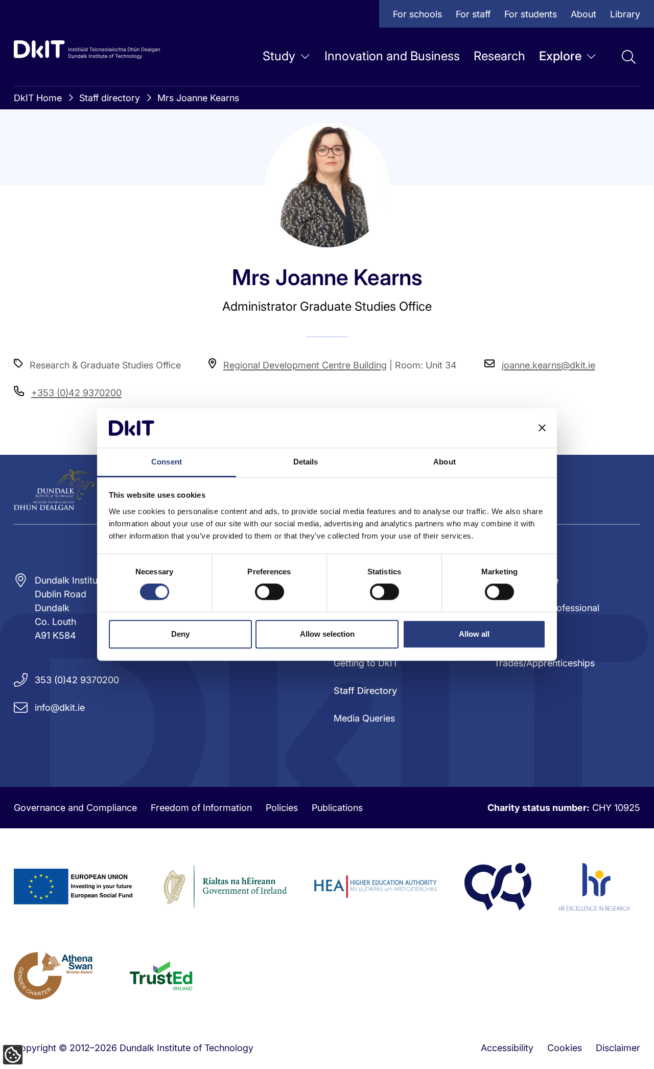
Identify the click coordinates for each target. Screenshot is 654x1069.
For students (530, 14)
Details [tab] (305, 461)
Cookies (564, 1047)
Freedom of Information (201, 807)
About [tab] (444, 461)
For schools (417, 14)
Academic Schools (119, 155)
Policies (282, 807)
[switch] (269, 592)
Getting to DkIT (366, 663)
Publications (337, 807)
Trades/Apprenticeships (544, 663)
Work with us (107, 196)
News (91, 113)
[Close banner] (542, 428)
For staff (473, 14)
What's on (245, 113)
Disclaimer (618, 1047)
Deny (180, 634)
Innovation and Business (392, 56)
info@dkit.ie (60, 707)
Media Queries (364, 718)
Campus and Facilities (270, 155)
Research (499, 56)
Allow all (474, 634)
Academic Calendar (408, 155)
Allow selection (327, 634)
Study (279, 56)
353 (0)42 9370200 (77, 680)
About (583, 14)
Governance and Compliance (75, 807)
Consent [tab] (166, 461)
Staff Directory (254, 196)
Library (625, 14)
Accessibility (507, 1047)
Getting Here (393, 113)
